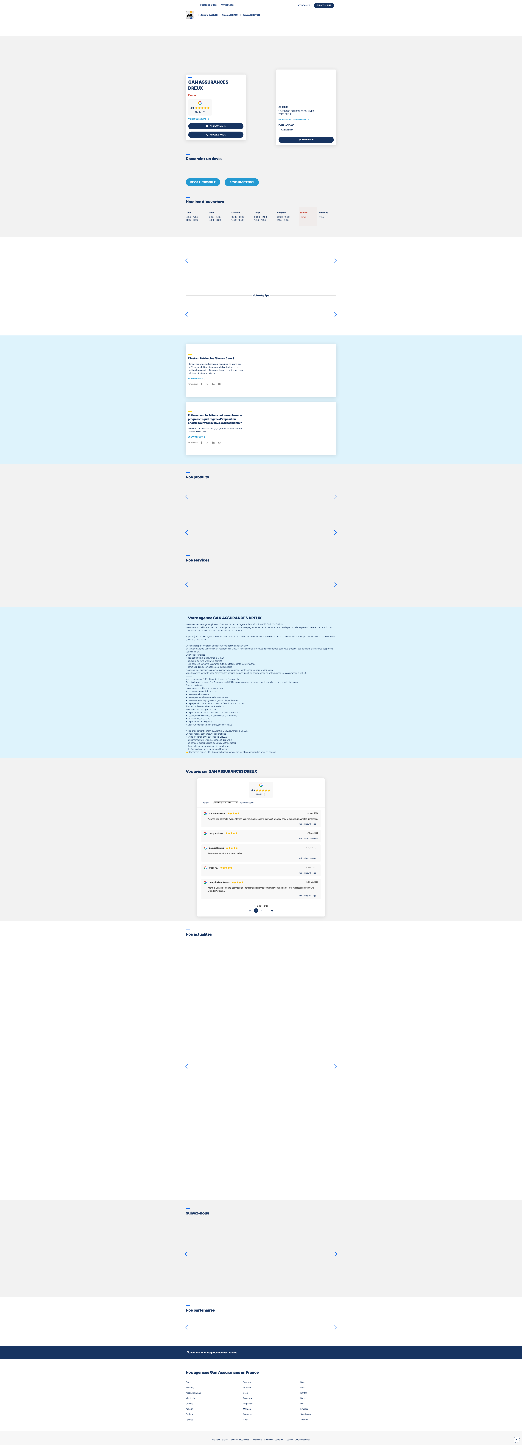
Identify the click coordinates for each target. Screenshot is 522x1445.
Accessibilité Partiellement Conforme (267, 1439)
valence (189, 1419)
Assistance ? (304, 5)
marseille (190, 1387)
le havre (247, 1387)
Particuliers (227, 5)
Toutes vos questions (408, 589)
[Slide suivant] (332, 86)
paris (188, 1382)
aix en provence (193, 1393)
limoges (304, 1409)
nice (302, 1382)
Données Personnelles (239, 1439)
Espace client (324, 5)
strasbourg (305, 1414)
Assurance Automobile (284, 522)
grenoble (247, 1414)
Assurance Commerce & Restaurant (296, 488)
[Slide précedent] (279, 86)
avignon (304, 1419)
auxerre (189, 1409)
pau (302, 1403)
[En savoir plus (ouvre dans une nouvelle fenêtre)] (198, 1323)
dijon (245, 1393)
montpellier (191, 1398)
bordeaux (247, 1398)
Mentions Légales (220, 1439)
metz (302, 1387)
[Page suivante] (272, 910)
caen (245, 1419)
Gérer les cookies (302, 1439)
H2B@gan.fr (287, 129)
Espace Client (261, 589)
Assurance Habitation (504, 522)
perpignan (248, 1403)
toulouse (247, 1382)
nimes (303, 1398)
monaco (247, 1409)
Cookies (289, 1439)
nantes (303, 1393)
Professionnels (208, 5)
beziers (189, 1414)
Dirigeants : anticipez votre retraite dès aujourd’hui (224, 1120)
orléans (189, 1403)
